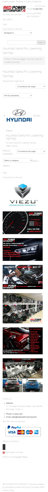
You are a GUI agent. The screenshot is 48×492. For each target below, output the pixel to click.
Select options (12, 146)
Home (7, 59)
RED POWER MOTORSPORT (15, 484)
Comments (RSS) (37, 487)
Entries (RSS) (20, 487)
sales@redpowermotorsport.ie (24, 417)
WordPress (10, 487)
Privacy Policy (8, 490)
